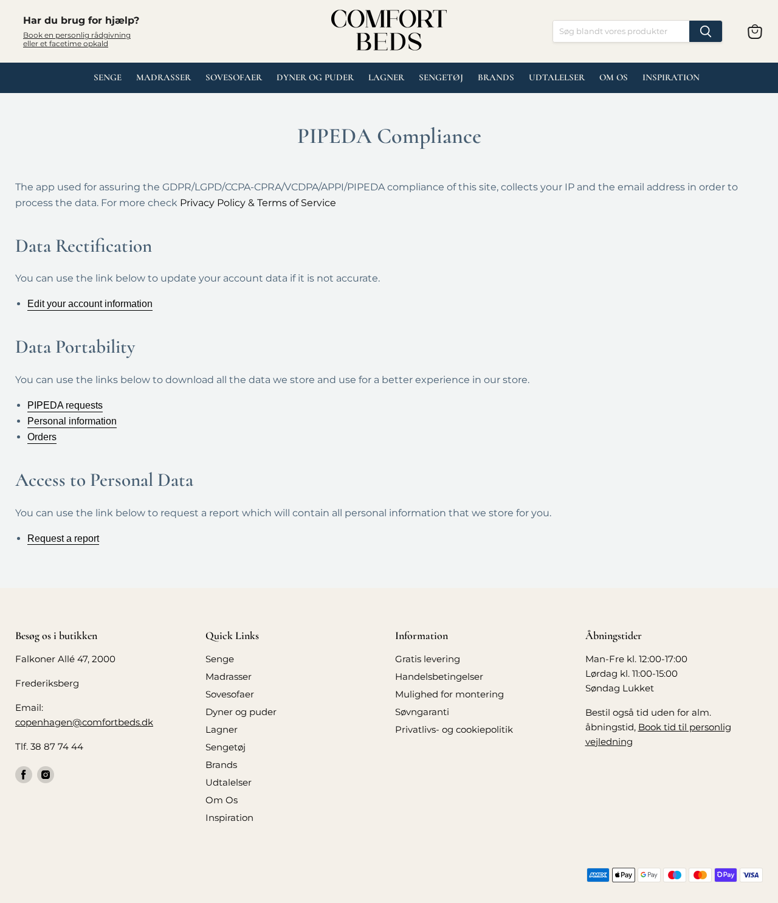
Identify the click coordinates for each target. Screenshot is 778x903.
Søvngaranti (422, 712)
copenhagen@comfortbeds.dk (84, 722)
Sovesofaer (233, 77)
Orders (42, 437)
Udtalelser (228, 782)
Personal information (72, 421)
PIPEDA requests (65, 405)
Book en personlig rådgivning (77, 35)
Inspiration (671, 77)
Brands (496, 77)
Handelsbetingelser (439, 676)
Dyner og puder (315, 77)
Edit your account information (90, 304)
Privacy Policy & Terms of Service (258, 203)
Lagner (386, 77)
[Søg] (705, 31)
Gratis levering (427, 659)
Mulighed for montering (449, 694)
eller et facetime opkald (65, 43)
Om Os (613, 77)
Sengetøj (441, 77)
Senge (108, 77)
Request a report (63, 538)
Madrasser (163, 77)
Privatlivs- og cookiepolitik (454, 729)
